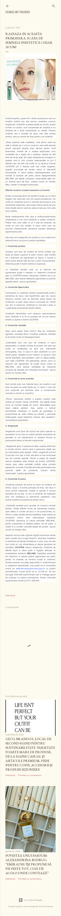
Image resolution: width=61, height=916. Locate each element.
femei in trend (17, 12)
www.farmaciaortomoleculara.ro (30, 568)
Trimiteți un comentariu (30, 775)
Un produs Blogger (33, 900)
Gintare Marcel (45, 906)
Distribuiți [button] (10, 595)
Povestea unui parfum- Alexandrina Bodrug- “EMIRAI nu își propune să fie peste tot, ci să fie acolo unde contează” (28, 864)
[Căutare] (54, 5)
